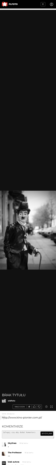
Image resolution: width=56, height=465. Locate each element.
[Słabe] (39, 407)
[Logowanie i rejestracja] (51, 4)
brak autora (13, 462)
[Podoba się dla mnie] (34, 407)
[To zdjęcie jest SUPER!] (29, 407)
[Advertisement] (28, 38)
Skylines (12, 443)
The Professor (15, 452)
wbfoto (11, 400)
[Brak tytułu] (4, 401)
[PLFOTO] (10, 4)
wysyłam (47, 433)
